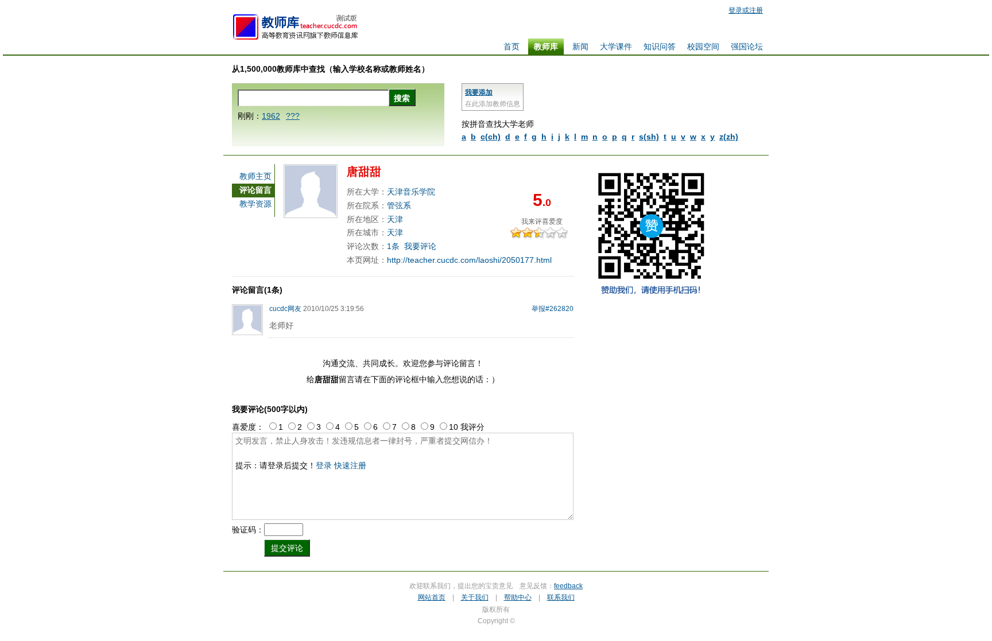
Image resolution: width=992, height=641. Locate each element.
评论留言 (255, 190)
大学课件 (616, 46)
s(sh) (649, 136)
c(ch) (490, 136)
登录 (324, 465)
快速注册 (350, 465)
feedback (568, 586)
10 (565, 233)
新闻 (580, 46)
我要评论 (420, 246)
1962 (271, 116)
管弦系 (399, 205)
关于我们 (475, 597)
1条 (393, 246)
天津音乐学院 (411, 191)
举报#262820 (553, 309)
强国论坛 (747, 46)
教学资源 (255, 203)
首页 (511, 46)
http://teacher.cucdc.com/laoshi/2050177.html (469, 260)
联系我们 (561, 597)
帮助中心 (518, 597)
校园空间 (703, 46)
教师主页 (255, 176)
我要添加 (479, 92)
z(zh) (728, 136)
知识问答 (660, 46)
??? (293, 116)
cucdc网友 (285, 309)
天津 (395, 219)
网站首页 (431, 597)
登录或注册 (745, 10)
